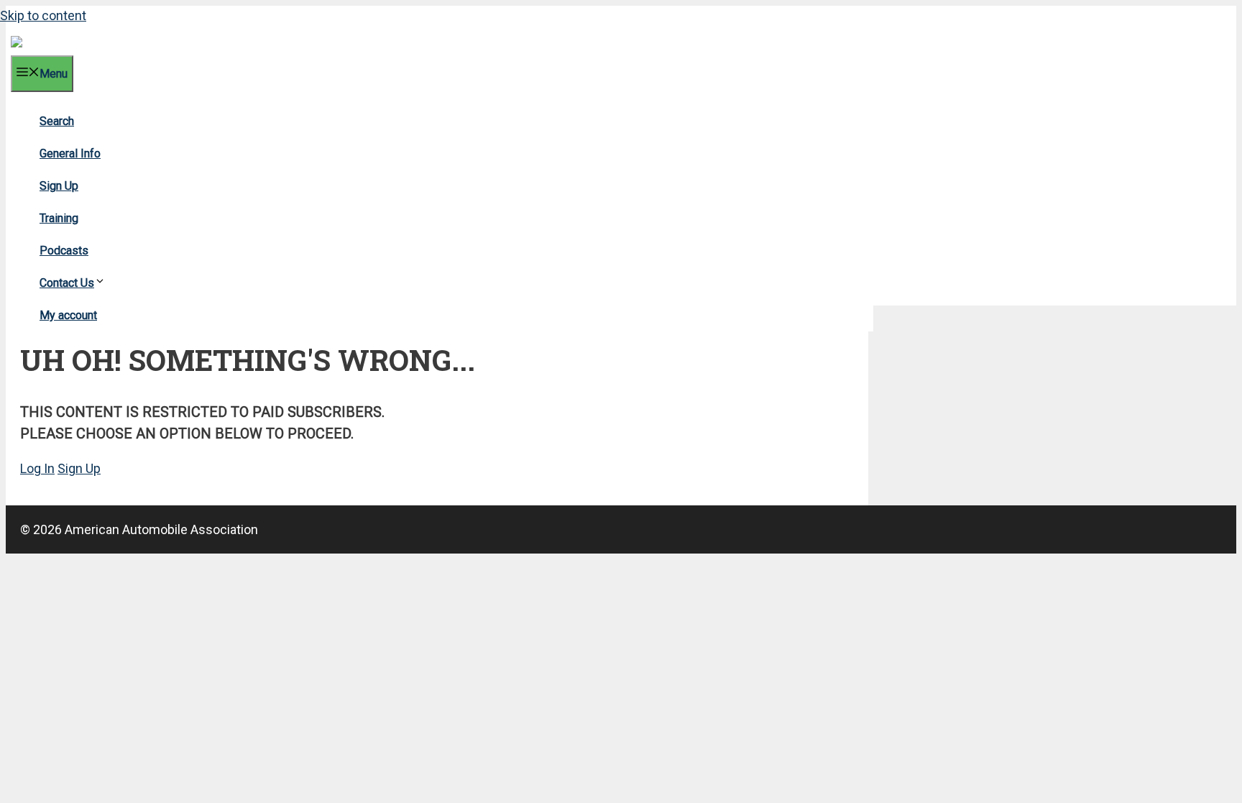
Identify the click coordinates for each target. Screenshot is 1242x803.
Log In (37, 468)
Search (57, 121)
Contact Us (67, 283)
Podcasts (64, 250)
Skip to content (43, 15)
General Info (70, 153)
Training (59, 218)
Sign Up (59, 186)
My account (68, 315)
